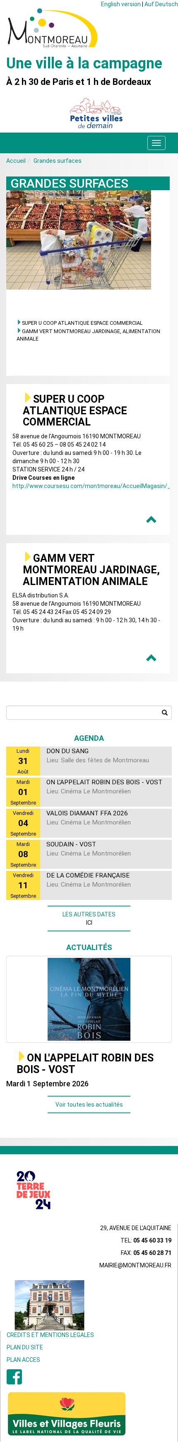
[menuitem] (14, 1381)
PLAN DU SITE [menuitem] (25, 1347)
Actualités (89, 947)
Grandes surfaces (58, 160)
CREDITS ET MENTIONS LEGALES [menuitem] (50, 1335)
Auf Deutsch (161, 4)
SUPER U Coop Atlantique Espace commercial (82, 323)
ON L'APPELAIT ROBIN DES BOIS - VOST (85, 1064)
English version (121, 4)
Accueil (16, 160)
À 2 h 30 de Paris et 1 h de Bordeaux (78, 82)
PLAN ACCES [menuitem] (23, 1359)
